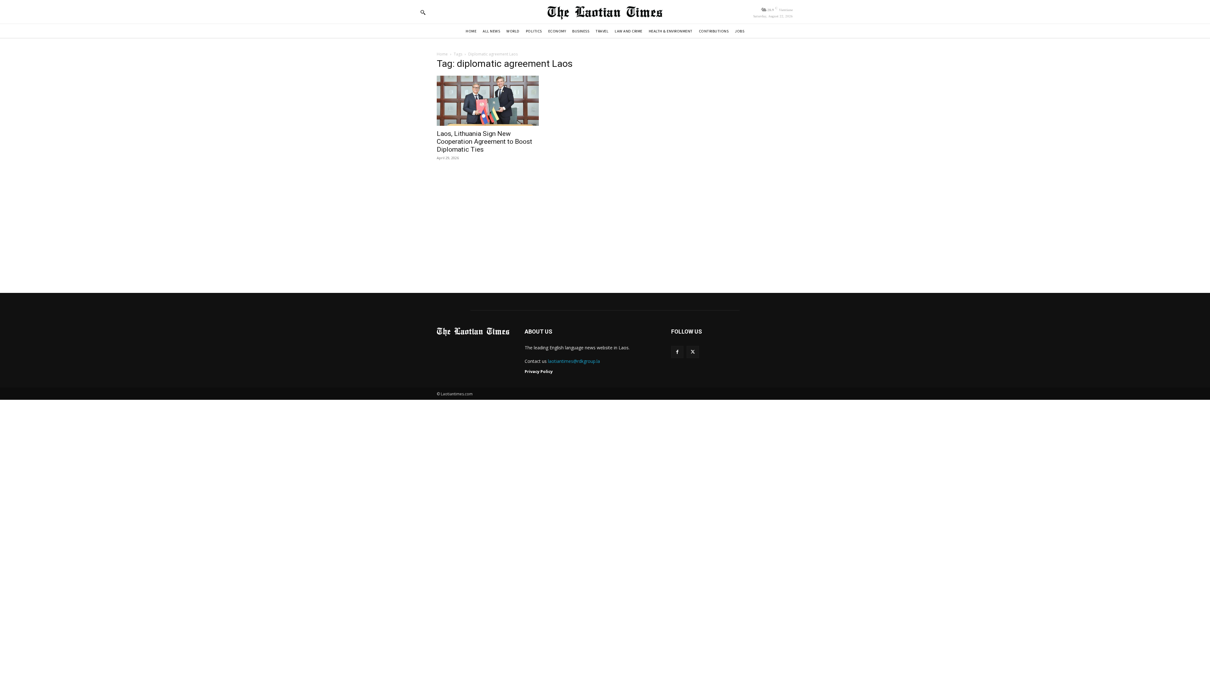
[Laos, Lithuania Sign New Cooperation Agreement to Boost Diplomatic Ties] (488, 101)
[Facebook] (677, 352)
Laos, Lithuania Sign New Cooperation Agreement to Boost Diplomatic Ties (484, 141)
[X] (693, 352)
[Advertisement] (605, 227)
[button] (423, 12)
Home (442, 54)
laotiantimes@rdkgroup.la (574, 361)
